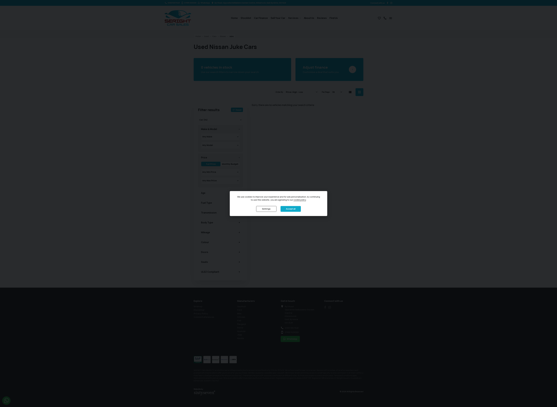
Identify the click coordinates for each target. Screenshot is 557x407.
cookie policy (299, 199)
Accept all (291, 208)
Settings (266, 208)
